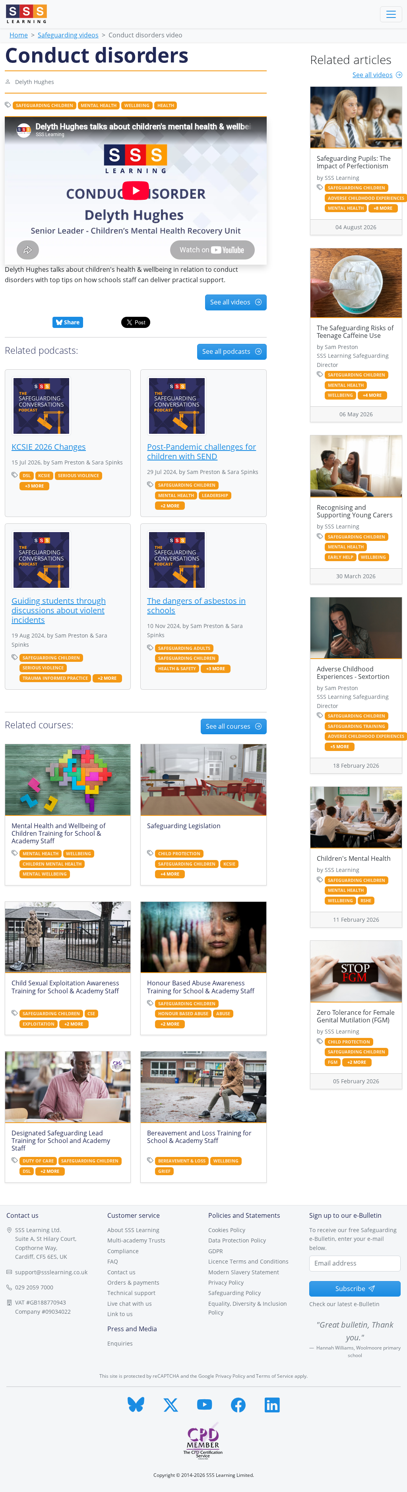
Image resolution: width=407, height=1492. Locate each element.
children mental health (52, 864)
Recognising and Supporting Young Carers (355, 511)
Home (19, 35)
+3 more (34, 486)
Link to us (120, 1314)
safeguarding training (356, 726)
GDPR (215, 1251)
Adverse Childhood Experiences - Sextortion (353, 673)
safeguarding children (44, 105)
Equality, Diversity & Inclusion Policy (247, 1308)
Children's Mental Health (354, 858)
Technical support (131, 1293)
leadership (215, 495)
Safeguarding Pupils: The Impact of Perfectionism (354, 162)
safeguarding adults (184, 648)
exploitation (38, 1024)
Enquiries (120, 1343)
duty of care (38, 1161)
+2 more (170, 506)
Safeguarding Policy (234, 1293)
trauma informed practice (55, 678)
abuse (223, 1013)
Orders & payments (133, 1282)
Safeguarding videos (68, 35)
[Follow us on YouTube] (204, 1403)
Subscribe (350, 1288)
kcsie (44, 475)
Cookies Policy (226, 1230)
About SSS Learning (133, 1230)
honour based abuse (183, 1013)
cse (91, 1013)
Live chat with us (129, 1303)
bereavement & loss (181, 1161)
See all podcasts (227, 351)
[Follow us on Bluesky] (136, 1403)
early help (340, 557)
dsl (27, 475)
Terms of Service (274, 1376)
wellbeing (136, 105)
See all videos (231, 302)
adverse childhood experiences (366, 198)
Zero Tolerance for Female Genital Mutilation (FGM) (356, 1016)
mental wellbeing (45, 874)
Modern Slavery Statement (243, 1272)
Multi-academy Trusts (136, 1240)
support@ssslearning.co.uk (51, 1272)
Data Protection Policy (237, 1240)
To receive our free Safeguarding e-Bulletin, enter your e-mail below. (353, 1239)
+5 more (339, 746)
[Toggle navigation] (391, 14)
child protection (179, 853)
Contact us (121, 1272)
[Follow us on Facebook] (238, 1403)
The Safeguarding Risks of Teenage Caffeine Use (355, 332)
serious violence (78, 475)
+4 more (170, 874)
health (165, 105)
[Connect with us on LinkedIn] (272, 1403)
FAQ (112, 1261)
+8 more (383, 208)
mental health (98, 105)
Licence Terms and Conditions (248, 1261)
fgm (332, 1062)
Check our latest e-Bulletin (344, 1304)
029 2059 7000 (34, 1287)
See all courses (229, 726)
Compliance (123, 1251)
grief (164, 1171)
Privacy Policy (226, 1282)
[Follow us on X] (170, 1403)
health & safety (177, 668)
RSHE (365, 900)
